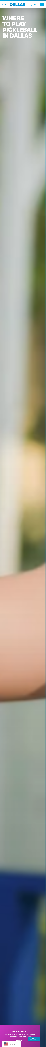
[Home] (13, 4)
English (13, 1044)
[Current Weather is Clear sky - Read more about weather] (31, 5)
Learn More (26, 1037)
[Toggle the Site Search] (36, 4)
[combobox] (11, 1044)
